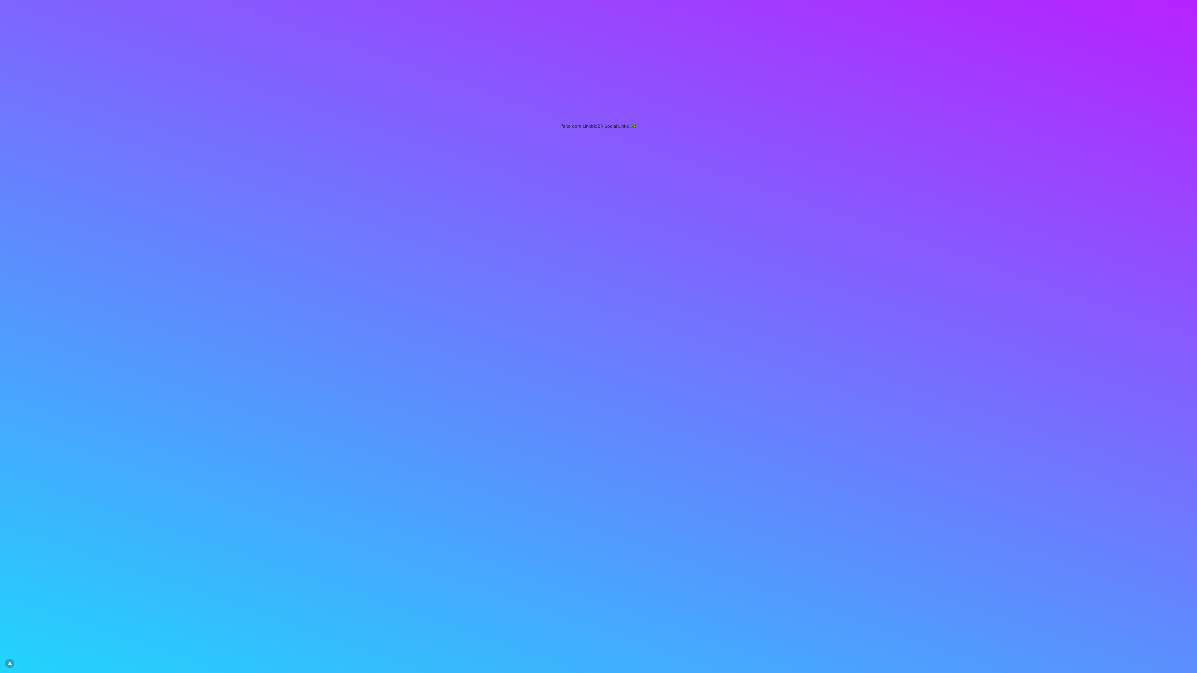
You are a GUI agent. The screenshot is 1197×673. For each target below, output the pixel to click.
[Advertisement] (598, 89)
